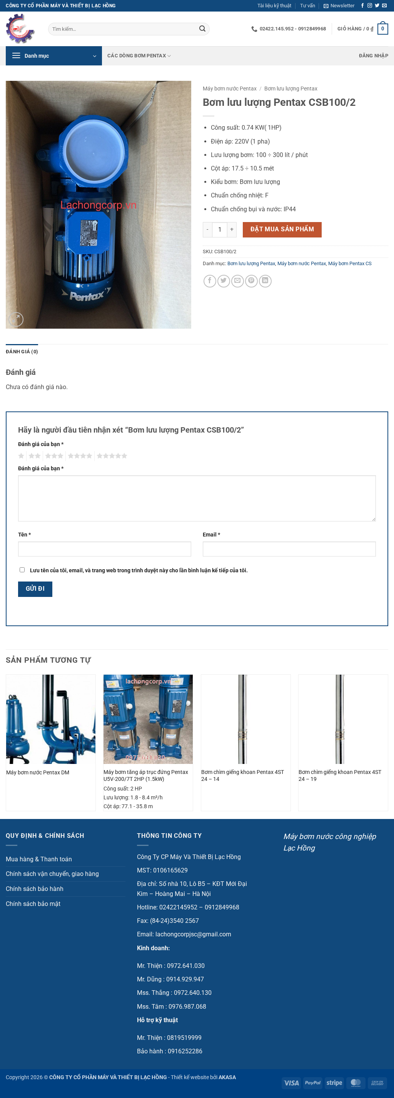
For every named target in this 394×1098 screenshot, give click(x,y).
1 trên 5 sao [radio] (20, 456)
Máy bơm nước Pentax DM (37, 772)
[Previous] (6, 746)
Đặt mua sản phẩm (282, 229)
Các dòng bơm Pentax (136, 55)
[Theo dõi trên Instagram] (369, 5)
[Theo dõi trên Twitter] (377, 5)
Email (211, 534)
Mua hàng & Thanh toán (39, 859)
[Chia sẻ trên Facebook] (210, 281)
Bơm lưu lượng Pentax (290, 88)
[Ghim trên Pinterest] (251, 281)
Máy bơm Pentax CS (350, 263)
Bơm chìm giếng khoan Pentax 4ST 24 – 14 (242, 776)
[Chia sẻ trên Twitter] (223, 281)
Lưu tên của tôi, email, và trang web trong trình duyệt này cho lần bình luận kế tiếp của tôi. (139, 570)
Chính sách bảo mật (33, 903)
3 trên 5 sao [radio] (53, 456)
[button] (339, 6)
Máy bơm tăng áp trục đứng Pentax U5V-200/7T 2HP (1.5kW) (146, 776)
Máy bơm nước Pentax (230, 88)
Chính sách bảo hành (34, 888)
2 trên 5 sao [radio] (33, 456)
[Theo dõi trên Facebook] (362, 5)
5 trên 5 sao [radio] (110, 456)
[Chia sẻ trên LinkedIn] (265, 281)
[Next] (388, 746)
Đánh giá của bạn (40, 444)
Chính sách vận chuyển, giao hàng (52, 873)
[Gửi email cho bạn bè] (237, 281)
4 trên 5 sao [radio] (78, 456)
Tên (24, 534)
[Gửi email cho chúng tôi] (384, 5)
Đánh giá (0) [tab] (22, 351)
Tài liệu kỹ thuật (274, 5)
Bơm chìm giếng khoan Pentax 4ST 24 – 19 (340, 776)
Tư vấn (307, 5)
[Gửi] (202, 29)
